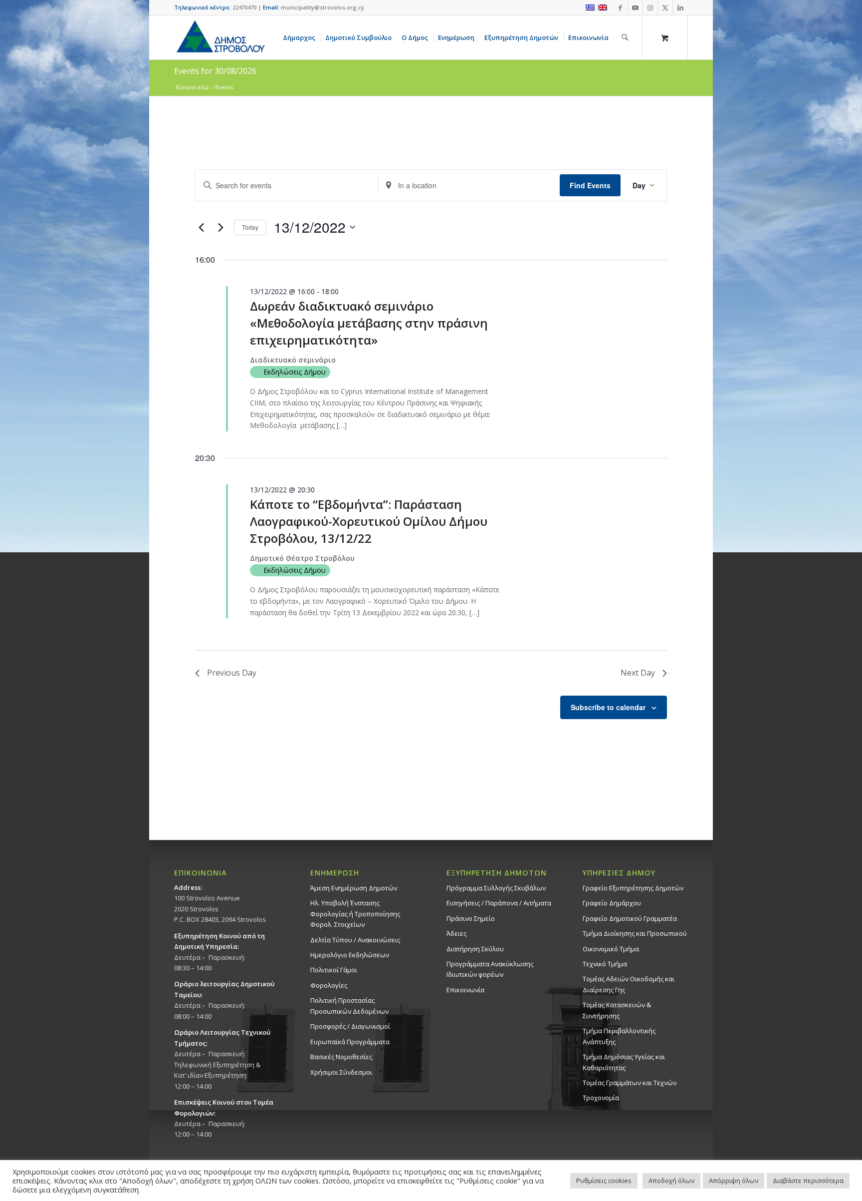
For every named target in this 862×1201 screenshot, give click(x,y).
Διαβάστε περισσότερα (808, 1180)
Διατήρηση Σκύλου (475, 948)
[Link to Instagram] (650, 7)
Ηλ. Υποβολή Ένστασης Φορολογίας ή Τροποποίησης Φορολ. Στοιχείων (355, 913)
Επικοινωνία (465, 989)
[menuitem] (301, 37)
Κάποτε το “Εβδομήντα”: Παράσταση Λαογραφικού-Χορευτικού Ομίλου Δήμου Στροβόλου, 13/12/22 (368, 521)
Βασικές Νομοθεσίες (341, 1056)
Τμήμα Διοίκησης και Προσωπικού (635, 933)
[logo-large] (220, 37)
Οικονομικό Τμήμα (611, 948)
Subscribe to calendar (608, 707)
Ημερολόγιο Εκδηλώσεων (349, 954)
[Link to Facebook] (620, 7)
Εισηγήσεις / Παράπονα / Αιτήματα (498, 902)
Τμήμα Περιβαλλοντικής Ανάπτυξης (619, 1036)
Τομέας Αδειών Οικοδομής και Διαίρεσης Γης (628, 984)
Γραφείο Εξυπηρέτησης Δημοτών (633, 887)
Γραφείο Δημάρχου (612, 902)
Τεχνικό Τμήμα (605, 963)
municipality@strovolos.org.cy (322, 7)
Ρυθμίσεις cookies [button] (604, 1180)
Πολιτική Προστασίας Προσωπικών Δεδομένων (349, 1005)
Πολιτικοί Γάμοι (333, 969)
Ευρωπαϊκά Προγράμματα (350, 1041)
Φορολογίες (328, 985)
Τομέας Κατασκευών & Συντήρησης (617, 1010)
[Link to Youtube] (635, 7)
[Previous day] (201, 227)
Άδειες (456, 933)
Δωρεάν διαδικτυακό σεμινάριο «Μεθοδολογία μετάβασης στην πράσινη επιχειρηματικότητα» (369, 323)
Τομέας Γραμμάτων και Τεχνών (629, 1082)
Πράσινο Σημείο (470, 918)
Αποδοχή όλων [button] (671, 1180)
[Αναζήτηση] (625, 37)
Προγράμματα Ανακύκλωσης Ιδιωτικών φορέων (489, 969)
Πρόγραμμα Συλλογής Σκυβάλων (496, 887)
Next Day (638, 672)
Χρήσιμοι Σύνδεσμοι (341, 1072)
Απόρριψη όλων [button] (733, 1180)
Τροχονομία (601, 1097)
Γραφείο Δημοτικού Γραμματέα (630, 918)
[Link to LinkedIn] (680, 7)
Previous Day (231, 672)
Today (250, 227)
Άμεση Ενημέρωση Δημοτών (353, 887)
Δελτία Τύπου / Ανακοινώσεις (355, 939)
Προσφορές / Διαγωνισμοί (350, 1026)
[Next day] (220, 227)
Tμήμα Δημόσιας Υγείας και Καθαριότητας (624, 1062)
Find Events (590, 185)
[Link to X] (665, 7)
